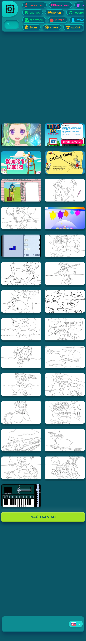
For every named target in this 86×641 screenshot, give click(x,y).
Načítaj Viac (43, 517)
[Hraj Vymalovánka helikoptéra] (65, 357)
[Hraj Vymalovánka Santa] (65, 246)
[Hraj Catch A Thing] (65, 162)
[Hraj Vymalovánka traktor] (65, 467)
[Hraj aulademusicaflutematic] (21, 495)
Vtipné (54, 27)
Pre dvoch (36, 20)
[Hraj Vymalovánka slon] (21, 301)
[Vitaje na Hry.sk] (10, 9)
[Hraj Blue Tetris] (21, 246)
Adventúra (36, 5)
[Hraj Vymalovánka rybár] (65, 273)
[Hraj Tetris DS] (65, 134)
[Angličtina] (76, 624)
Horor (56, 13)
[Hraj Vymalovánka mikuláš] (65, 412)
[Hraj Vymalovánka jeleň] (65, 190)
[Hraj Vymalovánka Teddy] (21, 467)
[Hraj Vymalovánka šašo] (21, 384)
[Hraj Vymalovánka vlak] (21, 440)
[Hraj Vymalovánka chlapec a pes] (65, 329)
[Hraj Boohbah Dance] (65, 218)
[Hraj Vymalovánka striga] (65, 440)
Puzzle (59, 20)
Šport (33, 27)
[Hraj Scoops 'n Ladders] (21, 162)
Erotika (35, 13)
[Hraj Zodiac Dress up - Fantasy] (21, 134)
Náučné (75, 27)
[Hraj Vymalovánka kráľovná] (21, 412)
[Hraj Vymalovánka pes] (21, 273)
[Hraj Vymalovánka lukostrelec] (21, 218)
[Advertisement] (43, 80)
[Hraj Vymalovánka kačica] (65, 301)
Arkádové (62, 5)
